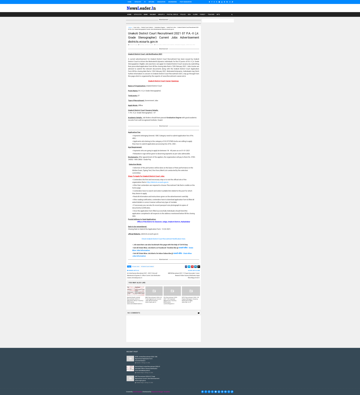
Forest (203, 14)
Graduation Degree (160, 27)
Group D (161, 14)
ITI (145, 2)
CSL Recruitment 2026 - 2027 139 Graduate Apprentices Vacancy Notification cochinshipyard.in (171, 300)
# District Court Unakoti (147, 266)
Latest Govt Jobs (171, 27)
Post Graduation (186, 2)
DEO (189, 14)
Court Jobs (137, 27)
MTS (218, 14)
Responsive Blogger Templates (161, 391)
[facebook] (212, 1)
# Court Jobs (135, 266)
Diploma (151, 2)
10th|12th (137, 2)
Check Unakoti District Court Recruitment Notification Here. (164, 239)
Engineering (172, 2)
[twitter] (209, 1)
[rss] (217, 1)
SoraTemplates (137, 391)
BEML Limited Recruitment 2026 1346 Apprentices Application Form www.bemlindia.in (146, 358)
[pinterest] (224, 1)
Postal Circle (172, 14)
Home (129, 2)
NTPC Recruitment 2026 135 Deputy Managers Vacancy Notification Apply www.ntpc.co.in (190, 300)
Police (183, 14)
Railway (153, 14)
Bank (146, 14)
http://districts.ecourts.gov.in (157, 182)
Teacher (211, 14)
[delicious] (232, 1)
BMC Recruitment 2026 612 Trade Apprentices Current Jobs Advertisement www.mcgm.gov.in (153, 300)
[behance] (227, 1)
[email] (219, 1)
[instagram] (214, 1)
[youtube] (222, 1)
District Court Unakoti (147, 27)
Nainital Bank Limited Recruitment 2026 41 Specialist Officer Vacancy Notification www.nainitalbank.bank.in (135, 300)
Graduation (161, 2)
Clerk (195, 14)
